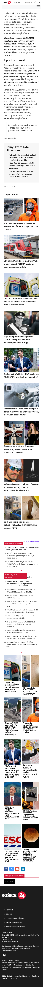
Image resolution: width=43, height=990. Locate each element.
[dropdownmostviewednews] (21, 570)
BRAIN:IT (14, 978)
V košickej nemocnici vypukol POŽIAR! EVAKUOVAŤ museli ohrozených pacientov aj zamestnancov (22, 564)
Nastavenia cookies (14, 922)
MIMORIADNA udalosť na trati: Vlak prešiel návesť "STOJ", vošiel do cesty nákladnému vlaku (21, 603)
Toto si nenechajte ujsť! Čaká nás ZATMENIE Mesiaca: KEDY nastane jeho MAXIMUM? (21, 637)
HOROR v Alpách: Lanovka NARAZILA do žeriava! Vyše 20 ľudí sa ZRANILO (20, 631)
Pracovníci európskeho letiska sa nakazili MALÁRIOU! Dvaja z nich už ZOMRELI (20, 590)
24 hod (29, 577)
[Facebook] (6, 869)
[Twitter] (11, 869)
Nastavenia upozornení (15, 926)
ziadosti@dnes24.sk (9, 950)
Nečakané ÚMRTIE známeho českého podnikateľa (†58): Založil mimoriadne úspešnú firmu (22, 644)
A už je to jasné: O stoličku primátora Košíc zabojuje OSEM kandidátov (22, 548)
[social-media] (4, 955)
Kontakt (9, 910)
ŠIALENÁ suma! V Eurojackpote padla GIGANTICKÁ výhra (19, 597)
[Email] (17, 869)
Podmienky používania (15, 918)
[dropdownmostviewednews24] (21, 652)
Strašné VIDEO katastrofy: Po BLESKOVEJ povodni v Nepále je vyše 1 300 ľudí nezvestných (20, 624)
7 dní (29, 575)
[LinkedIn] (22, 869)
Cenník (9, 914)
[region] (19, 3)
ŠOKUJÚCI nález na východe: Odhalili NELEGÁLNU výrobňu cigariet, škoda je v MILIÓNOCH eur (20, 555)
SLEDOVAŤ (9, 881)
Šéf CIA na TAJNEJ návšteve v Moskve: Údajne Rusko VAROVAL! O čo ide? (22, 617)
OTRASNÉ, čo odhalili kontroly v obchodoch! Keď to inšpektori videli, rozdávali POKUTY (22, 611)
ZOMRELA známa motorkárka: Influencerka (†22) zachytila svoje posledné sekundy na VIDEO (19, 583)
